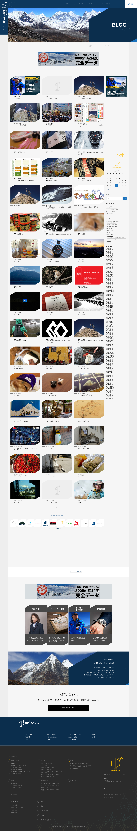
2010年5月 (108, 347)
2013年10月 (109, 291)
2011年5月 (108, 330)
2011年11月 (109, 322)
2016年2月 (108, 254)
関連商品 (81, 4)
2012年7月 (108, 312)
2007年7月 (108, 393)
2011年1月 (108, 336)
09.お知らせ (110, 236)
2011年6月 (108, 329)
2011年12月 (109, 321)
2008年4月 (108, 380)
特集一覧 (108, 4)
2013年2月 (108, 302)
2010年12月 (109, 337)
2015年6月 (108, 264)
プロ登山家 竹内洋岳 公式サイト (111, 45)
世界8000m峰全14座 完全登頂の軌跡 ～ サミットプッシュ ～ (116, 238)
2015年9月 (108, 260)
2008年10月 (109, 372)
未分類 (109, 241)
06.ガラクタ (110, 230)
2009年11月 (109, 355)
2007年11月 (109, 387)
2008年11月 (109, 371)
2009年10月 (109, 356)
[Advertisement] (57, 549)
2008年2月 (108, 383)
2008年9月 (108, 374)
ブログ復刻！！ (110, 206)
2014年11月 (109, 274)
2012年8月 (108, 310)
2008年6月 (108, 378)
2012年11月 (109, 306)
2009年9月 (108, 357)
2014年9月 (108, 276)
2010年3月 (108, 349)
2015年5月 (108, 266)
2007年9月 (108, 390)
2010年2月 (108, 351)
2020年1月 (108, 248)
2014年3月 (108, 285)
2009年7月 (108, 360)
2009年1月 (108, 368)
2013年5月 (108, 298)
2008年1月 (108, 384)
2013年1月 (108, 303)
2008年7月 (108, 376)
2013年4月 (108, 299)
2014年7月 (108, 279)
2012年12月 (109, 305)
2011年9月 (108, 325)
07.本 (108, 232)
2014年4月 (108, 283)
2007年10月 (109, 388)
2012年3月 (108, 317)
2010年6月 (108, 345)
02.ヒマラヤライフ (111, 223)
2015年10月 (109, 259)
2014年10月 (109, 275)
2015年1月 (108, 271)
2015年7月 (108, 263)
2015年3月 (108, 268)
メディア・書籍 (54, 4)
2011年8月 (108, 326)
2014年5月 (108, 282)
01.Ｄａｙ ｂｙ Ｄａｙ (113, 221)
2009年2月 (108, 367)
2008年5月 (108, 379)
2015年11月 (109, 258)
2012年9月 (108, 309)
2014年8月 (108, 278)
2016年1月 (108, 255)
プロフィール (45, 4)
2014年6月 (108, 280)
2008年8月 (108, 375)
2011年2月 (108, 334)
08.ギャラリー (110, 234)
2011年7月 (108, 328)
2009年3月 (108, 366)
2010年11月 (109, 339)
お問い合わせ (131, 4)
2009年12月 (109, 353)
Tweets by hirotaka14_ (76, 571)
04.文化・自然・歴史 (112, 226)
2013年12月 (109, 289)
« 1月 (107, 190)
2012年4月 (108, 316)
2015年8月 (108, 262)
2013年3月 (108, 301)
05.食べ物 (109, 228)
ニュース (120, 4)
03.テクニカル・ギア (112, 224)
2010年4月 (108, 348)
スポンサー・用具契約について (57, 528)
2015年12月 (109, 256)
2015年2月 (108, 270)
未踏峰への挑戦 (100, 4)
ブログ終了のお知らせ (111, 208)
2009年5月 (108, 363)
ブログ (114, 4)
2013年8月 (108, 294)
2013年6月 (108, 297)
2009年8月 (108, 359)
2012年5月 (108, 314)
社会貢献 (74, 4)
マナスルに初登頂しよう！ (112, 211)
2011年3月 (108, 333)
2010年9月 (108, 341)
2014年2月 (108, 286)
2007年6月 (108, 394)
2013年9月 (108, 293)
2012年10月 (109, 307)
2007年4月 (108, 397)
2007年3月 (108, 398)
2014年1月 (108, 287)
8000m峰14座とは (90, 4)
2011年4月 (108, 332)
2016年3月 (108, 252)
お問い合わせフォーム (68, 707)
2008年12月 (109, 370)
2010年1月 (108, 352)
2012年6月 (108, 313)
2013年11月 (109, 290)
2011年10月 (109, 324)
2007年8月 (108, 391)
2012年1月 (108, 320)
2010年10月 (109, 340)
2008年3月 (108, 382)
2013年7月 (108, 295)
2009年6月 (108, 361)
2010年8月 (108, 343)
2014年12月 (109, 272)
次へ (57, 507)
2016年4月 (108, 251)
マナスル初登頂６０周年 (112, 209)
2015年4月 (108, 267)
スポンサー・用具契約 (65, 4)
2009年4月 (108, 364)
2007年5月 (108, 395)
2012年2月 (108, 318)
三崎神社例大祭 (110, 213)
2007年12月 (109, 386)
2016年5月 (108, 249)
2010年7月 (108, 344)
